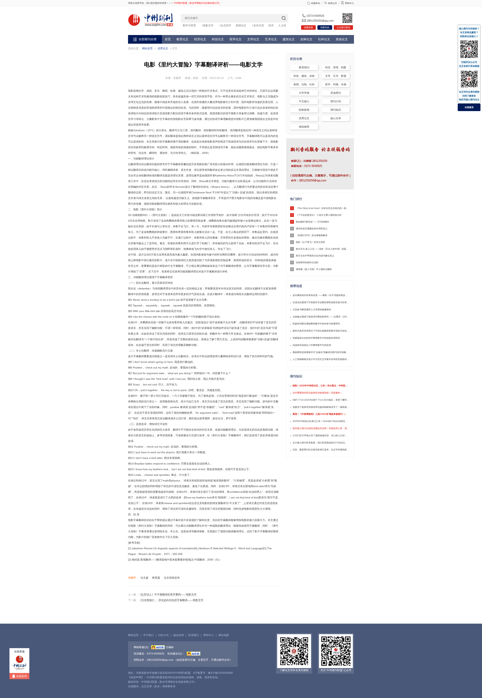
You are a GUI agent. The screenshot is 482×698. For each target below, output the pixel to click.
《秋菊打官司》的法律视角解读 (311, 235)
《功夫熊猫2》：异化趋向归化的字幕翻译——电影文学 (171, 600)
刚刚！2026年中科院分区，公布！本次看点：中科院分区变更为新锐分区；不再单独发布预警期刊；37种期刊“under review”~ (321, 385)
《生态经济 (224, 25)
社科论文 (324, 39)
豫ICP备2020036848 (220, 672)
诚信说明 (178, 635)
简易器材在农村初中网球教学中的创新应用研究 (316, 338)
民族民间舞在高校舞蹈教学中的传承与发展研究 (316, 323)
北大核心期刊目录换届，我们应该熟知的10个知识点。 (320, 442)
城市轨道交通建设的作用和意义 (311, 228)
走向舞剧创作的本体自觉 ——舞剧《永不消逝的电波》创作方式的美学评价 (321, 295)
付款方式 (163, 635)
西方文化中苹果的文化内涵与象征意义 (315, 255)
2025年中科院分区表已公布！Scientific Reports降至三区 (321, 421)
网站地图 (223, 635)
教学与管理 (189, 25)
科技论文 (218, 39)
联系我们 (193, 635)
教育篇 (156, 577)
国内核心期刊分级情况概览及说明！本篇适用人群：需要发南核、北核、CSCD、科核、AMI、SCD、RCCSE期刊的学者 (321, 428)
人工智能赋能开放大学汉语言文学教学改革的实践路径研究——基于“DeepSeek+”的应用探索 (321, 359)
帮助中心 (349, 3)
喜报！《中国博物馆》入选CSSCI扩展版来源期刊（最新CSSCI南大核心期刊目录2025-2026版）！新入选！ (321, 414)
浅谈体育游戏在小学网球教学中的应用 (312, 345)
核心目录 (335, 118)
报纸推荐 (304, 126)
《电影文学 (207, 25)
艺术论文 (271, 39)
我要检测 (308, 27)
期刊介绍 (335, 101)
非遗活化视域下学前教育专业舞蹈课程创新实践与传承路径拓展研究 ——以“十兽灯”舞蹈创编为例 (321, 302)
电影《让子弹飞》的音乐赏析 (310, 242)
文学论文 (253, 39)
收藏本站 (315, 3)
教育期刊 (304, 67)
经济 (271, 25)
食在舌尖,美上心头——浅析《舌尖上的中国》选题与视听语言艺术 (322, 249)
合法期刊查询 (343, 27)
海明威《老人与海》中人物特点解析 (314, 269)
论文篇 (144, 577)
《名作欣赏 (257, 25)
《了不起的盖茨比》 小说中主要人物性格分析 (319, 215)
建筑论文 (289, 39)
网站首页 (147, 48)
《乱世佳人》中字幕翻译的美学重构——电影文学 (168, 594)
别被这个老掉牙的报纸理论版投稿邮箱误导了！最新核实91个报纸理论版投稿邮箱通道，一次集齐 (321, 407)
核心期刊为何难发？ (469, 28)
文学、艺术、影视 (335, 75)
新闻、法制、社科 (304, 84)
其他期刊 (335, 92)
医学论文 (236, 39)
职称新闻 (304, 109)
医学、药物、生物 (335, 84)
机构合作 (332, 3)
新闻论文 (241, 25)
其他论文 (342, 39)
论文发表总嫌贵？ (469, 32)
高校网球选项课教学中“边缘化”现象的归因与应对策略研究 (321, 352)
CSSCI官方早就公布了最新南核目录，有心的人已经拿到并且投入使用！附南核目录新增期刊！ (321, 435)
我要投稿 (324, 27)
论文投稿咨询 (172, 577)
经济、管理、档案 (335, 67)
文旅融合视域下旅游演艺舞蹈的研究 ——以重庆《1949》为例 (321, 316)
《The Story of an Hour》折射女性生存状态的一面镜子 (322, 208)
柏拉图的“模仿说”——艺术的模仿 (312, 221)
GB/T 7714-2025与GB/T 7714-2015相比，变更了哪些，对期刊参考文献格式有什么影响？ (321, 400)
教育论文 (182, 39)
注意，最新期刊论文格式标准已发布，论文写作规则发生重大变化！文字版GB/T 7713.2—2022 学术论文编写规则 (321, 449)
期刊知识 (335, 109)
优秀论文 (163, 48)
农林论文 (306, 39)
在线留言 (469, 107)
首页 (168, 39)
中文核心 (304, 101)
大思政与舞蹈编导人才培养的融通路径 (312, 309)
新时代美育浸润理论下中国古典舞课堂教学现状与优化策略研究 (321, 331)
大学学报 (304, 92)
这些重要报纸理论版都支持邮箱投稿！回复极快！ (317, 392)
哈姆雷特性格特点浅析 (307, 262)
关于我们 (148, 635)
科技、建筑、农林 (304, 75)
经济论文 (200, 39)
